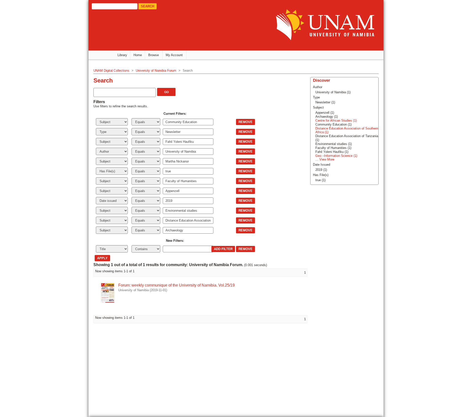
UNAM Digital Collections (111, 70)
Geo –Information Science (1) (336, 156)
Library (122, 55)
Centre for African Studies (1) (336, 120)
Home (137, 55)
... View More (324, 159)
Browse (153, 55)
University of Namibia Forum (156, 70)
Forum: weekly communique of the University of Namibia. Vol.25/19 (176, 285)
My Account (174, 55)
